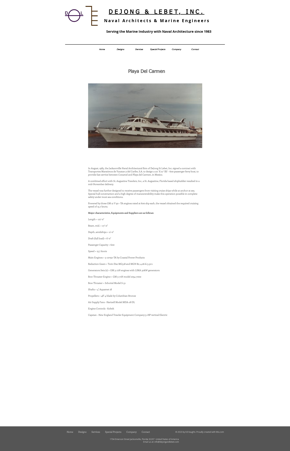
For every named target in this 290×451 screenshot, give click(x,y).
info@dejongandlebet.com (166, 441)
